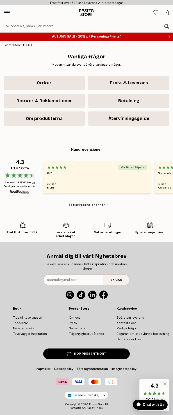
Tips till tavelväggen (27, 317)
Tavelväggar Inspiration (30, 334)
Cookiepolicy (63, 369)
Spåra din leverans (130, 317)
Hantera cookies (129, 339)
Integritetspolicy (124, 369)
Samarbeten (78, 328)
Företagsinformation (92, 369)
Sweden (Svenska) (86, 395)
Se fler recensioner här (86, 205)
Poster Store (12, 45)
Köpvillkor (43, 369)
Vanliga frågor (127, 328)
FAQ (29, 45)
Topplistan (21, 323)
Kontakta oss (126, 323)
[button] (164, 384)
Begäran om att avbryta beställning (143, 334)
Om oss (74, 317)
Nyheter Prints (23, 328)
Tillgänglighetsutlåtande (86, 334)
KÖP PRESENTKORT (90, 354)
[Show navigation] (7, 13)
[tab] (155, 13)
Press (73, 323)
